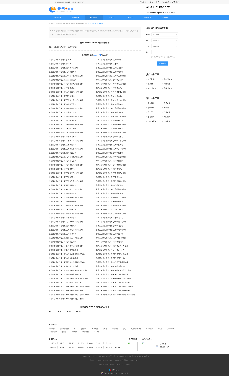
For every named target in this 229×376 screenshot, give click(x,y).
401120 (52, 311)
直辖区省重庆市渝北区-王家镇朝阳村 (109, 161)
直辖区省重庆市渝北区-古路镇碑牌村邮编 (111, 100)
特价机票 (150, 79)
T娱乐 (124, 329)
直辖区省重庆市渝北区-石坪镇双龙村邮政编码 (66, 157)
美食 (151, 2)
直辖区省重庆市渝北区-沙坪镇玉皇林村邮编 (112, 262)
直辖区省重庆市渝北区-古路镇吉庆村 (62, 153)
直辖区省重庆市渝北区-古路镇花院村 (62, 120)
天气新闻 (90, 343)
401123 (79, 311)
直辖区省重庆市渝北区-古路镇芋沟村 (109, 104)
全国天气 (58, 17)
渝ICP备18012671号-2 (140, 356)
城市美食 (53, 347)
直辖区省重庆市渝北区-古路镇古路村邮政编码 (66, 116)
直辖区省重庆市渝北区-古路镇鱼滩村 (62, 226)
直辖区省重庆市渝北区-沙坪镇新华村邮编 (111, 84)
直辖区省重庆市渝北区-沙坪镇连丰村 (109, 137)
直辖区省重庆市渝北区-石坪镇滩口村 (62, 96)
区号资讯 (129, 17)
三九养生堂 (94, 329)
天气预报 (150, 103)
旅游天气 (62, 343)
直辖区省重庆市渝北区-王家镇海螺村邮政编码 (66, 197)
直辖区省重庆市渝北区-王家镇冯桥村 (62, 169)
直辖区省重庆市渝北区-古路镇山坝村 (109, 112)
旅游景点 (142, 2)
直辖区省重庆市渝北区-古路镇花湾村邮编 (111, 165)
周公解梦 (117, 347)
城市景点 (71, 347)
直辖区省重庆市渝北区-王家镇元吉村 (109, 88)
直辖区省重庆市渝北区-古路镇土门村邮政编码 (66, 238)
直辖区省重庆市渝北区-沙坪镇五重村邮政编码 (66, 246)
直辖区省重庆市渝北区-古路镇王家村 (62, 104)
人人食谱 (96, 332)
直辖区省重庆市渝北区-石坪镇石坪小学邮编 (112, 254)
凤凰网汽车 (170, 329)
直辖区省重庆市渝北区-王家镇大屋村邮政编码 (66, 100)
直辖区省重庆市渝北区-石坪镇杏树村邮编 (111, 149)
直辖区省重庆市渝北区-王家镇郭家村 (109, 242)
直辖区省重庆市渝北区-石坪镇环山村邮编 (111, 133)
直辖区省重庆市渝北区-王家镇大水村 (62, 218)
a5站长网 (74, 332)
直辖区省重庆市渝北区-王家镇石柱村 (62, 177)
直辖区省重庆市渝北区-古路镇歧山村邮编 (111, 214)
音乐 (75, 329)
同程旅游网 (149, 329)
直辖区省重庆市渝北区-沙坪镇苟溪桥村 (63, 250)
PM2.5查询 (151, 121)
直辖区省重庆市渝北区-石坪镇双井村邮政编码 (66, 222)
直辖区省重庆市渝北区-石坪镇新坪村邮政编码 (66, 165)
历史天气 (150, 112)
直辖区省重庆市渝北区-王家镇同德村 (62, 80)
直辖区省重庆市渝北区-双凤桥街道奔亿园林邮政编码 (68, 278)
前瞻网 (105, 329)
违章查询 (147, 17)
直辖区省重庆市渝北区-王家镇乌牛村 (62, 234)
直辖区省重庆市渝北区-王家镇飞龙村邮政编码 (66, 181)
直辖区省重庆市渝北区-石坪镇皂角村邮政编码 (66, 124)
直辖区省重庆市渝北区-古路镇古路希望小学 (65, 282)
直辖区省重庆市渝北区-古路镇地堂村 (109, 96)
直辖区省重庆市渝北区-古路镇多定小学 (110, 266)
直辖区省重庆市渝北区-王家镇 (107, 64)
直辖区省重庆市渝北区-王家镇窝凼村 (62, 112)
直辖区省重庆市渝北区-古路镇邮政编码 (63, 68)
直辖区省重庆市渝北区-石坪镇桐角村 (109, 201)
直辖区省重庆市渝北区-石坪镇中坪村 (62, 201)
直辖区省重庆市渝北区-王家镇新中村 (62, 145)
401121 (61, 311)
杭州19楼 (115, 329)
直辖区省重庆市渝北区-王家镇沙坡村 (109, 177)
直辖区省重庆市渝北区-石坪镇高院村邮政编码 (66, 84)
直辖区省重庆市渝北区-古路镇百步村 (109, 80)
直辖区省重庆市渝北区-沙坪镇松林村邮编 (111, 222)
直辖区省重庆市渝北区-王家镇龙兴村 (109, 218)
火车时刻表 (167, 79)
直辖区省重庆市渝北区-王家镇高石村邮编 (111, 173)
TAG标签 (165, 2)
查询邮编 (162, 63)
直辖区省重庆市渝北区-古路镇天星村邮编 (111, 116)
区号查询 (75, 17)
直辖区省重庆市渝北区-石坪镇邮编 (108, 60)
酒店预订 (150, 84)
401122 (70, 311)
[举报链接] (114, 370)
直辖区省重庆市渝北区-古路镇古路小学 (110, 250)
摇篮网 (83, 329)
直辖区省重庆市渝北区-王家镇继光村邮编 (111, 230)
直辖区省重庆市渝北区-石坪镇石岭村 (62, 185)
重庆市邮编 (81, 24)
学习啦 (160, 329)
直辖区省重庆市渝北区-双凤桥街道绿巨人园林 (66, 291)
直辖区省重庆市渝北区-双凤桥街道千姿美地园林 (67, 299)
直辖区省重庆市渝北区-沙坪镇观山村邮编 (111, 124)
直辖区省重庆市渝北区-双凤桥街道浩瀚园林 (112, 274)
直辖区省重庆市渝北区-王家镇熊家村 (109, 72)
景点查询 (150, 117)
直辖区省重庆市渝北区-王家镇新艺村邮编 (111, 108)
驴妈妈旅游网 (64, 329)
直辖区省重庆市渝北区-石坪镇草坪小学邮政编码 (67, 262)
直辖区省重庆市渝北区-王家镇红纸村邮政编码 (66, 230)
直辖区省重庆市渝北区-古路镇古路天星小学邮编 (113, 270)
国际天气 (71, 343)
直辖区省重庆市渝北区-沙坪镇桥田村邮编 (111, 92)
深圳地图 (52, 329)
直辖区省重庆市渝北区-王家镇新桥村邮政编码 (66, 149)
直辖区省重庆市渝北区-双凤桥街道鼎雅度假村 (113, 291)
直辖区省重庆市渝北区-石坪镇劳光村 (62, 129)
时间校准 (166, 121)
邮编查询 (93, 17)
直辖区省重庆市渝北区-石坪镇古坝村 (109, 193)
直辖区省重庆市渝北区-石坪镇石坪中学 (110, 258)
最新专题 (81, 347)
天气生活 (108, 343)
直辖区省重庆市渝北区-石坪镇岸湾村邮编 (111, 181)
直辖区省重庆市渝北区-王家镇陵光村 (109, 129)
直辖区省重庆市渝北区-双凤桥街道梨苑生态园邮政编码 (69, 286)
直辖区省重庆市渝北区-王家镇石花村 (109, 120)
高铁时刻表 (167, 88)
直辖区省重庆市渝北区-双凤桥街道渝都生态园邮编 (114, 286)
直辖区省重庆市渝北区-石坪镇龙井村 (62, 72)
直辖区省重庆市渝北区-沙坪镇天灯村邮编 (111, 197)
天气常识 (99, 343)
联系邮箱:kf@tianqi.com (131, 360)
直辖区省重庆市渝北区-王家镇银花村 (109, 234)
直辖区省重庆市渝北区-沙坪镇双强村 (109, 185)
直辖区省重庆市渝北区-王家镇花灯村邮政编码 (66, 205)
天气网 (51, 24)
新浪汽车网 (53, 332)
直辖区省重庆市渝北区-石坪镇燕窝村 (62, 210)
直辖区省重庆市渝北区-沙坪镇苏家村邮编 (111, 205)
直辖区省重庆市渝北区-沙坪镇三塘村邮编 (111, 141)
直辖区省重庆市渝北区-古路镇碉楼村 (109, 226)
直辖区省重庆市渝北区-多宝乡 (60, 60)
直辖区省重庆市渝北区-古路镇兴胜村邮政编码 (66, 108)
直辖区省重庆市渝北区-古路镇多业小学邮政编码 (67, 254)
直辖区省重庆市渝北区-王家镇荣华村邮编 (111, 189)
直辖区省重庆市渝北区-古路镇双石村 (62, 193)
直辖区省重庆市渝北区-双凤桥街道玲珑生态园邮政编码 (69, 295)
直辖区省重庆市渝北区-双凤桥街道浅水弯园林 (113, 282)
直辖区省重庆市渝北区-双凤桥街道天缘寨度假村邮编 (115, 295)
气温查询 (166, 117)
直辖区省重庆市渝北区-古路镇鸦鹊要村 (63, 258)
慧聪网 (64, 332)
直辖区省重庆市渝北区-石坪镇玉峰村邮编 (111, 76)
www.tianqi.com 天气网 (106, 356)
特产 (157, 2)
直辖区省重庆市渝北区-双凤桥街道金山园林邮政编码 (68, 270)
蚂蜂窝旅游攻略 (136, 329)
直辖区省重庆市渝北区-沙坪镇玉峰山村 (63, 266)
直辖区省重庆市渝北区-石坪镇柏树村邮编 (111, 238)
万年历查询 (108, 347)
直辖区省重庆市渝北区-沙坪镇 (60, 64)
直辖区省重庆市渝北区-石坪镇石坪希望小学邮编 (113, 278)
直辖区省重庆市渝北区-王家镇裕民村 (62, 88)
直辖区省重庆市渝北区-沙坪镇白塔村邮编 (111, 157)
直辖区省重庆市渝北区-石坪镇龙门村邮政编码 (66, 189)
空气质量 (165, 17)
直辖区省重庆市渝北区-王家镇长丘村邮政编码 (66, 141)
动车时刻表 (151, 88)
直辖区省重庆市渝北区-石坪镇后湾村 (62, 242)
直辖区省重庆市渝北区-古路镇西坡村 (109, 210)
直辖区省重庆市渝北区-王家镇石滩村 (62, 137)
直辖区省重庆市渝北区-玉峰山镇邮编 (109, 68)
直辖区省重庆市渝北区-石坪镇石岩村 (109, 169)
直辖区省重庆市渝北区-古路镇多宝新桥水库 (65, 274)
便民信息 (175, 2)
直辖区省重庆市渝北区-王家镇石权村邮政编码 (66, 214)
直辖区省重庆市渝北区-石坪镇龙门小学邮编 (112, 246)
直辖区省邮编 (70, 24)
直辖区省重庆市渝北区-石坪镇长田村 (109, 145)
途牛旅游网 (85, 332)
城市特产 (62, 347)
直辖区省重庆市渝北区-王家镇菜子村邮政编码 (66, 173)
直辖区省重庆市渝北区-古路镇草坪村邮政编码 (66, 92)
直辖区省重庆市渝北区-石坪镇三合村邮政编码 (66, 133)
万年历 (111, 17)
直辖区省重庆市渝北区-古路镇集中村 (109, 153)
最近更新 (90, 347)
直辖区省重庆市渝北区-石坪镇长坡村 (62, 161)
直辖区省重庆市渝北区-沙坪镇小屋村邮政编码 (66, 76)
